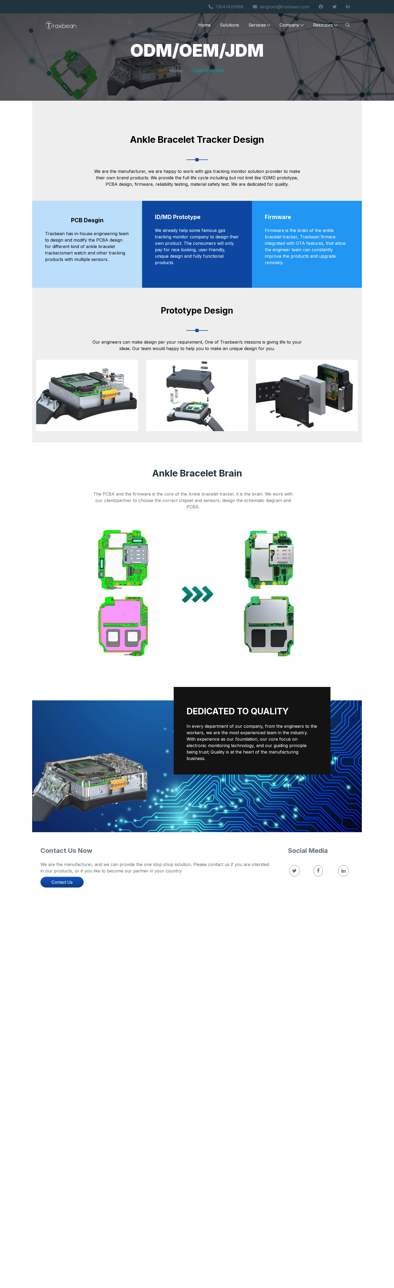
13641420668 (229, 6)
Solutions (229, 25)
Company (289, 25)
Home (204, 25)
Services (257, 25)
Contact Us (62, 882)
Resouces (323, 25)
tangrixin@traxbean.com (284, 6)
